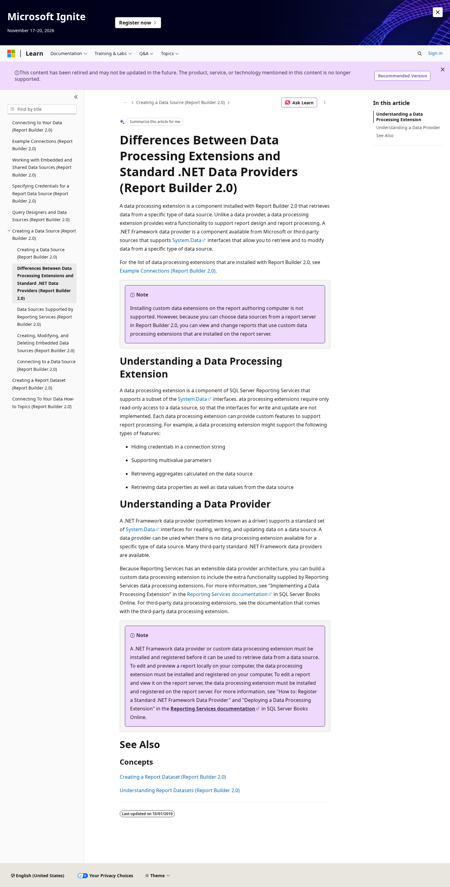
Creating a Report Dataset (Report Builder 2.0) (173, 776)
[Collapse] (76, 97)
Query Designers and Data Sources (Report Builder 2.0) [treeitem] (40, 216)
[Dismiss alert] (438, 12)
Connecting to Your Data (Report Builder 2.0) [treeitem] (37, 126)
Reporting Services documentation (227, 594)
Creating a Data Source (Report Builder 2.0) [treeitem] (41, 253)
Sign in (435, 53)
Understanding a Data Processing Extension (399, 116)
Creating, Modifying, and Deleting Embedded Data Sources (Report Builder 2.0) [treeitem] (45, 343)
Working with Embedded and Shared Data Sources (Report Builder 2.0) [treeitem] (42, 167)
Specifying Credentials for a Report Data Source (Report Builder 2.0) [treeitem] (40, 193)
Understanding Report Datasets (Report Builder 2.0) (180, 790)
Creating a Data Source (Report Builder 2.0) (180, 102)
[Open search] (420, 53)
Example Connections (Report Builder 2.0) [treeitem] (42, 145)
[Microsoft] (11, 54)
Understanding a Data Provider (408, 127)
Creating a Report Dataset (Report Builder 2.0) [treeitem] (39, 384)
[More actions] (325, 102)
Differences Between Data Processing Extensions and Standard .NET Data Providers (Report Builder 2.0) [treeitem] (45, 283)
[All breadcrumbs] (125, 102)
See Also (384, 135)
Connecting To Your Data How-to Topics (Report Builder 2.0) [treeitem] (43, 402)
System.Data (186, 240)
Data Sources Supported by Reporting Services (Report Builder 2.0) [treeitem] (45, 316)
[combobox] (42, 109)
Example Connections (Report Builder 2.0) (168, 270)
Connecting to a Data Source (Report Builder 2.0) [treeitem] (46, 365)
